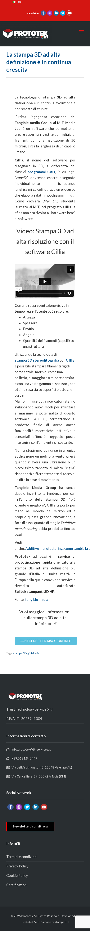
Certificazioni (16, 885)
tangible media (36, 599)
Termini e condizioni (21, 856)
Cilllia (70, 360)
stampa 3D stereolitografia (37, 360)
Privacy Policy (17, 866)
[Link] (43, 13)
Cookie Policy (17, 875)
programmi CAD (41, 172)
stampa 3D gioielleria (26, 653)
